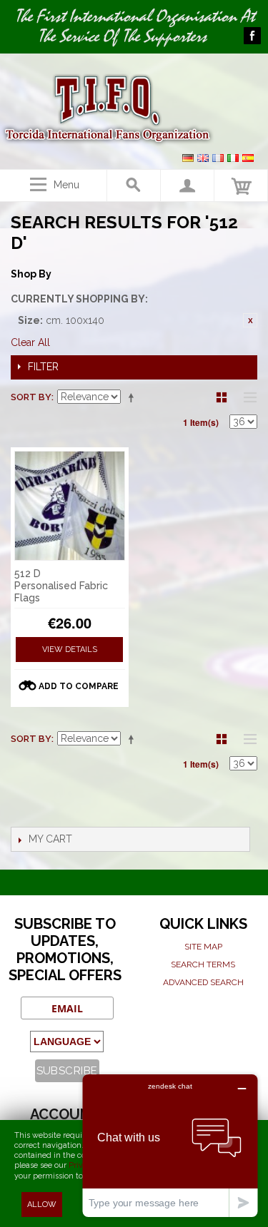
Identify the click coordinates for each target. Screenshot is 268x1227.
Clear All (30, 342)
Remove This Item (250, 320)
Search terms (203, 964)
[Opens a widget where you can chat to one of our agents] (170, 1145)
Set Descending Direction (133, 397)
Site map (203, 947)
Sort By (31, 397)
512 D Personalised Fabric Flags (61, 586)
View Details (69, 649)
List (246, 397)
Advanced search (203, 982)
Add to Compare (79, 686)
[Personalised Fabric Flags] (69, 506)
